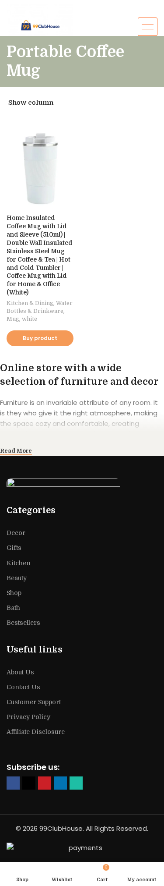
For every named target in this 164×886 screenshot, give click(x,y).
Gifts (14, 547)
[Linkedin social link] (60, 783)
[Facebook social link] (13, 783)
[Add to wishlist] (72, 125)
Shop (14, 592)
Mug (13, 318)
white (29, 318)
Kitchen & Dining (30, 303)
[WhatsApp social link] (76, 783)
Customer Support (34, 701)
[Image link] (82, 487)
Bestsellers (23, 622)
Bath (13, 607)
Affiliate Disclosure (36, 731)
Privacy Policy (28, 716)
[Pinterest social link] (44, 783)
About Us (20, 672)
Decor (16, 532)
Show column (30, 102)
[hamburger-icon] (147, 27)
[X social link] (28, 783)
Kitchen (19, 563)
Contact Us (23, 687)
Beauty (17, 577)
